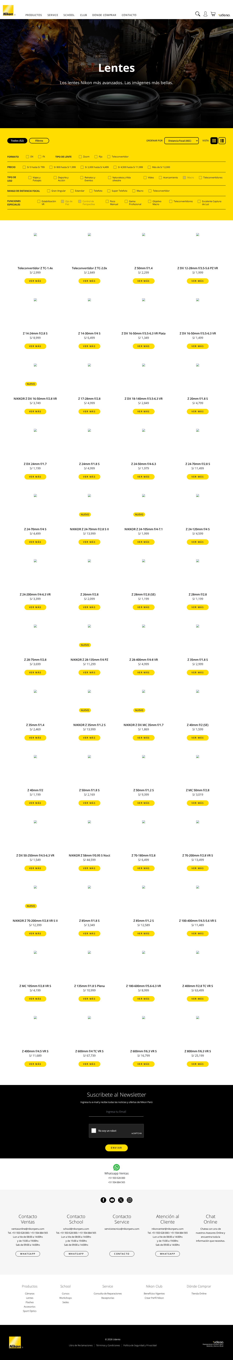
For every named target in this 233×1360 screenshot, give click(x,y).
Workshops (65, 1297)
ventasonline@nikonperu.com (27, 1228)
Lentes (29, 1297)
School (69, 15)
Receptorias (107, 1297)
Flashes (30, 1302)
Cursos (65, 1293)
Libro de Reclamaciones (81, 1345)
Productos (33, 15)
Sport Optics (29, 1311)
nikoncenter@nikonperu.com (167, 1228)
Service (53, 15)
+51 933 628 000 (116, 1178)
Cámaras (29, 1293)
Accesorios (29, 1306)
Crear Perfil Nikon (154, 1297)
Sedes (65, 1302)
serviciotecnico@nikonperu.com (121, 1228)
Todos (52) (17, 140)
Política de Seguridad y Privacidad (140, 1345)
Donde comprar (104, 15)
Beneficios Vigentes (154, 1293)
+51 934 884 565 (116, 1182)
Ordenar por (154, 140)
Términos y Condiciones (108, 1345)
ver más (35, 280)
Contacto (129, 15)
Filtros (39, 140)
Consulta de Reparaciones (108, 1293)
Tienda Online (198, 1293)
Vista (205, 140)
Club (83, 15)
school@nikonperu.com (76, 1228)
